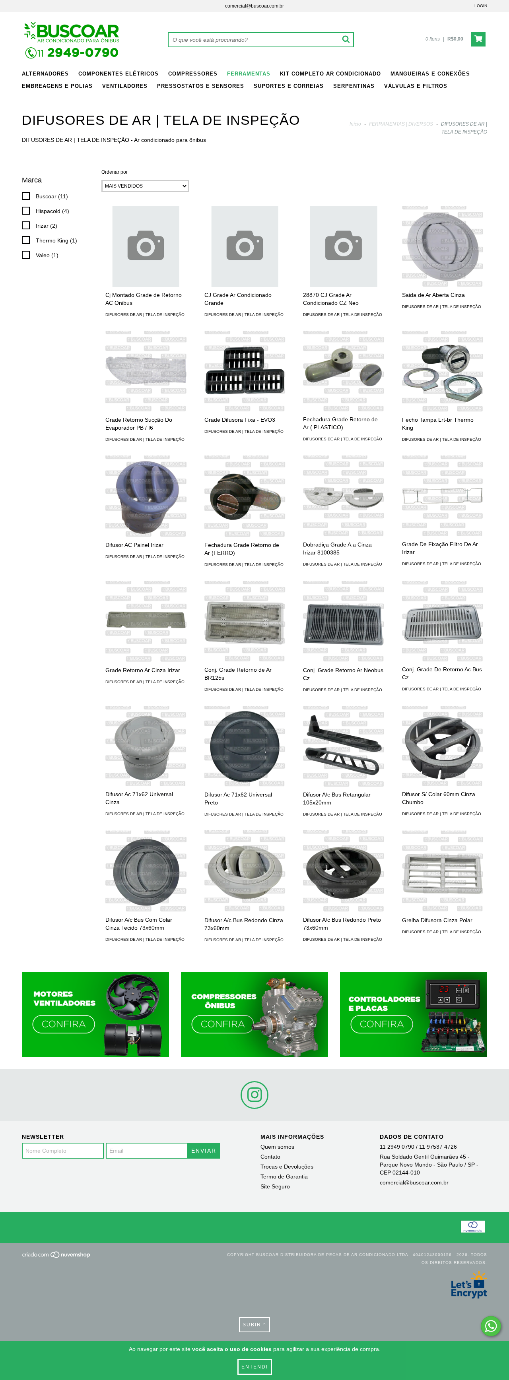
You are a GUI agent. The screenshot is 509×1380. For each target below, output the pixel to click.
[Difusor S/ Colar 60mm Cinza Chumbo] (442, 746)
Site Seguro (275, 1186)
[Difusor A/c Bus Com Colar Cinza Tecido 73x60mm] (146, 870)
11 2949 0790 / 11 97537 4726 (418, 1147)
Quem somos (277, 1147)
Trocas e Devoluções (286, 1166)
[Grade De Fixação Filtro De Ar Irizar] (442, 495)
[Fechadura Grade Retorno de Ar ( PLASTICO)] (343, 371)
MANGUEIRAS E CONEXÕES (430, 74)
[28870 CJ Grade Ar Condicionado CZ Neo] (343, 246)
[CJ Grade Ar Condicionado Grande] (245, 246)
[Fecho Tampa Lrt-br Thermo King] (442, 371)
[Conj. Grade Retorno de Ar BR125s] (245, 621)
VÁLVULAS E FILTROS (415, 86)
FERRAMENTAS (248, 74)
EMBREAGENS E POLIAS (57, 86)
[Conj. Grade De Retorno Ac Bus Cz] (442, 621)
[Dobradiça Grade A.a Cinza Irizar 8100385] (343, 496)
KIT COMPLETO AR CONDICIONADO (330, 74)
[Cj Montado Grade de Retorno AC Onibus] (146, 246)
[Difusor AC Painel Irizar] (146, 496)
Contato (270, 1156)
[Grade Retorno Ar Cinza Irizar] (146, 621)
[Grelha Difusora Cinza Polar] (442, 871)
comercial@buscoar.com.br (254, 6)
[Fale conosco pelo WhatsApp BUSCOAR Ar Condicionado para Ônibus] (491, 1326)
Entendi (254, 1367)
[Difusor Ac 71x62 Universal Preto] (245, 746)
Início (355, 124)
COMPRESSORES (193, 74)
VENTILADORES (125, 86)
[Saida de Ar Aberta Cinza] (442, 246)
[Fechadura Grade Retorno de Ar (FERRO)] (245, 496)
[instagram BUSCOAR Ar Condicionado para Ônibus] (254, 1095)
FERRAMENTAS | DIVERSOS (401, 124)
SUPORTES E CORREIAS (289, 86)
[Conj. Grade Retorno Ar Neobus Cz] (343, 621)
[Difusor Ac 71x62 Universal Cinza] (146, 746)
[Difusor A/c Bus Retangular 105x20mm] (343, 746)
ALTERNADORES (45, 74)
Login (480, 6)
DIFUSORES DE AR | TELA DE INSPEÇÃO (145, 314)
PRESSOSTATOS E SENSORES (200, 86)
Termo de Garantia (284, 1176)
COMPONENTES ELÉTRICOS (118, 74)
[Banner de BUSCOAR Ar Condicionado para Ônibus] (95, 1014)
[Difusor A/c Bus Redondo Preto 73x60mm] (343, 870)
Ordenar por (114, 172)
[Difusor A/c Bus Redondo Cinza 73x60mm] (245, 871)
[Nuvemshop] (56, 1257)
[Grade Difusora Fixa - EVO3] (245, 371)
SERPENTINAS (354, 86)
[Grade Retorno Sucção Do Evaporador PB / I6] (146, 371)
